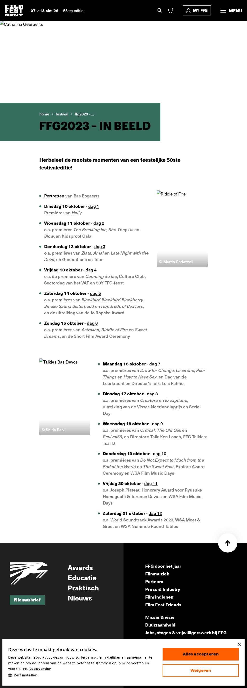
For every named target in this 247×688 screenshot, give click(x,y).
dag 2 (98, 223)
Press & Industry (162, 589)
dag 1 (93, 206)
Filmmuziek (157, 574)
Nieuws (80, 597)
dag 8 (152, 394)
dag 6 (92, 323)
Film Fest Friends (163, 604)
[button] (81, 675)
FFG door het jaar (163, 566)
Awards (80, 567)
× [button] (239, 644)
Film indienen (159, 597)
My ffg (200, 10)
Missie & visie (160, 617)
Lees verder (40, 669)
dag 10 (159, 453)
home (44, 113)
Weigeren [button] (201, 670)
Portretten (54, 196)
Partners (154, 581)
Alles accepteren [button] (201, 654)
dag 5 (95, 293)
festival (62, 113)
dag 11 (151, 483)
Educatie (82, 577)
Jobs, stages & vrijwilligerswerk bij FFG (186, 632)
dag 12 (155, 513)
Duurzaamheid (160, 625)
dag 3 (99, 246)
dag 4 (91, 270)
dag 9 (157, 423)
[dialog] (123, 662)
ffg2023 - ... (84, 113)
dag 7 (154, 364)
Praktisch (83, 587)
